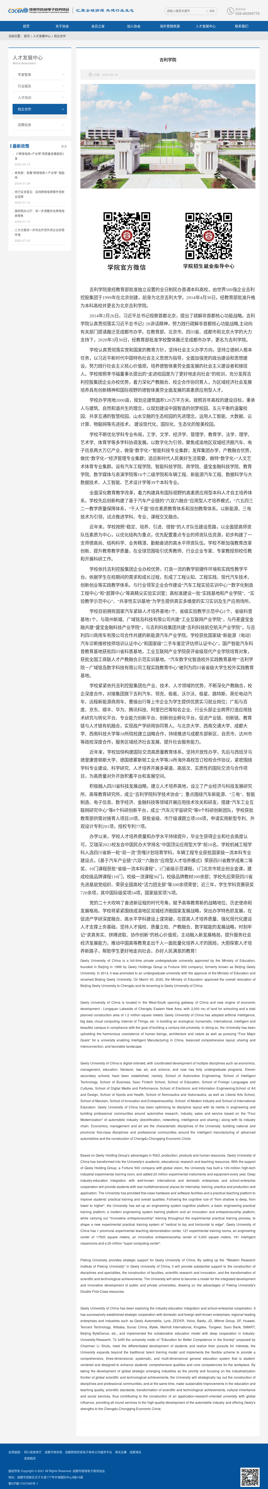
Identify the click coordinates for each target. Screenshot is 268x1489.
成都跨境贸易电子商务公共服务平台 (88, 1452)
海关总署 (121, 1452)
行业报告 (24, 86)
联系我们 (241, 26)
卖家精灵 (30, 1458)
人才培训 (24, 97)
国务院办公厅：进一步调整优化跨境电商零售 (39, 213)
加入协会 (133, 26)
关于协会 (62, 26)
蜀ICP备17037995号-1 (23, 1483)
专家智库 (24, 74)
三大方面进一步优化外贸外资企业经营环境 (39, 232)
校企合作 (60, 36)
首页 (26, 26)
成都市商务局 (53, 1452)
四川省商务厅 (33, 1452)
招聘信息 (24, 124)
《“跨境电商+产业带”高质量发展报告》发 (40, 155)
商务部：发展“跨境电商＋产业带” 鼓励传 (39, 175)
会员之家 (98, 26)
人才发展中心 (206, 26)
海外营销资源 (170, 26)
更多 (64, 146)
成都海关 (135, 1452)
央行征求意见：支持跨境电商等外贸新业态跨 (39, 194)
